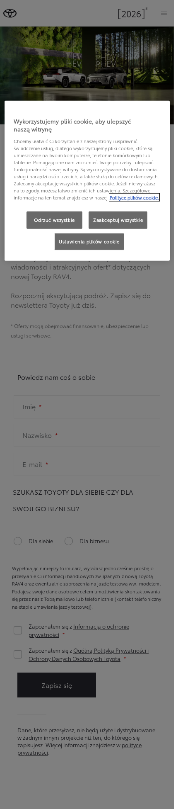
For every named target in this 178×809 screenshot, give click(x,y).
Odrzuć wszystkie (54, 219)
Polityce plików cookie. (134, 197)
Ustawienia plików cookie (89, 241)
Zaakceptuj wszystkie (118, 219)
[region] (87, 180)
